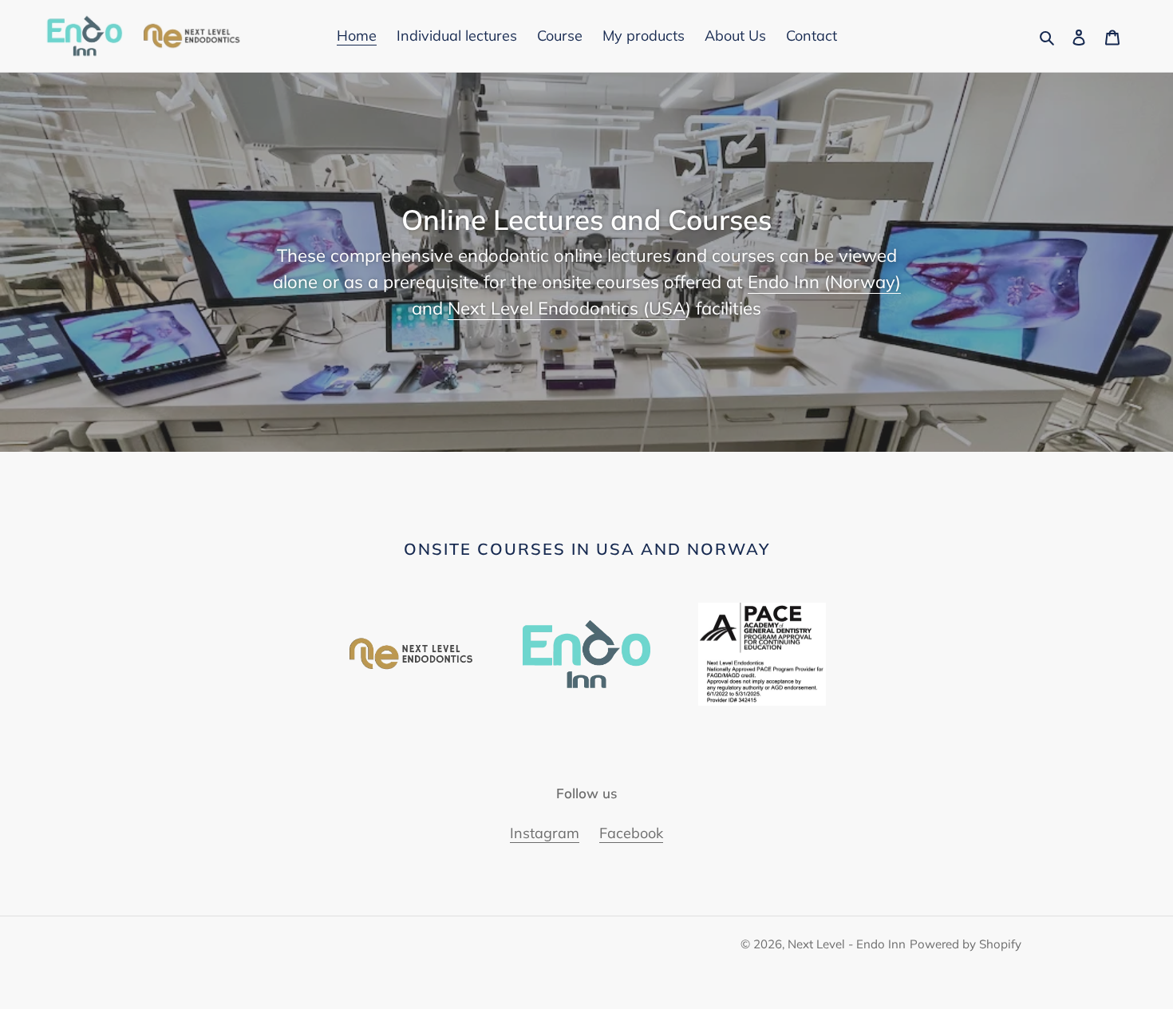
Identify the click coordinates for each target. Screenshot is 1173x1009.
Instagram (544, 833)
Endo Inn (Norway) (824, 282)
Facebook (631, 833)
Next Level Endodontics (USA (566, 308)
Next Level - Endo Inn (847, 944)
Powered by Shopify (965, 944)
